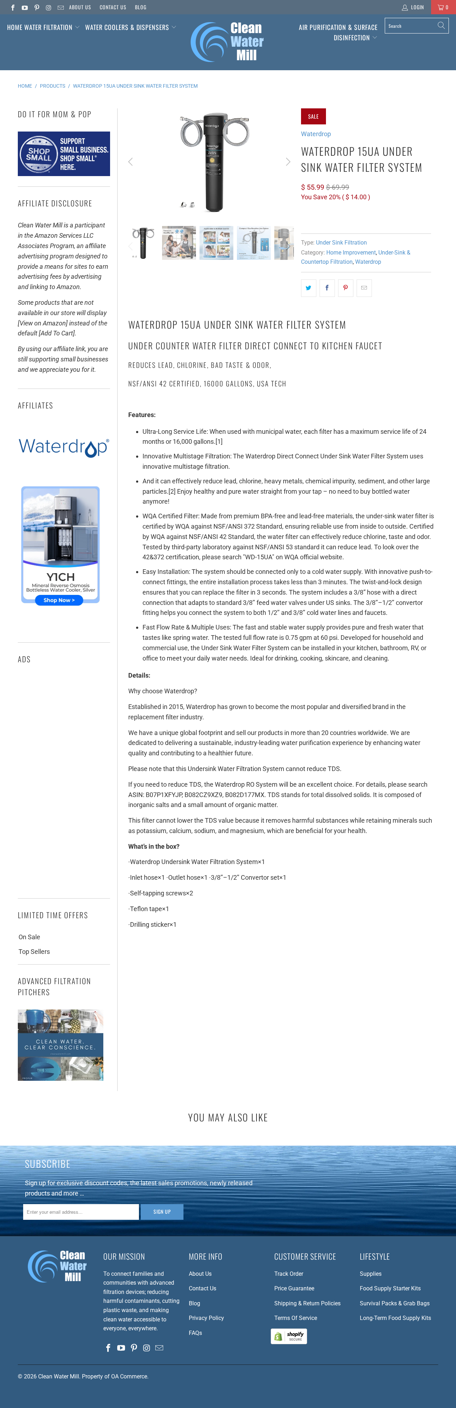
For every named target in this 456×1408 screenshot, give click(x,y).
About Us (80, 7)
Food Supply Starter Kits (390, 1288)
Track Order (288, 1273)
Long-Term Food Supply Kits (395, 1318)
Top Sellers (34, 951)
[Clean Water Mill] (227, 42)
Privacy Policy (206, 1318)
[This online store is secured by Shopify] (289, 1342)
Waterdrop (316, 134)
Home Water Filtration (40, 27)
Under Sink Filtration (341, 242)
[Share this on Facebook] (327, 288)
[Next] (287, 161)
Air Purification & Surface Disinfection (338, 32)
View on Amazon (327, 218)
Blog (140, 7)
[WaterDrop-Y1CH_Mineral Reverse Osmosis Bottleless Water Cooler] (60, 607)
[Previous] (131, 161)
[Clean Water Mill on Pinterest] (36, 7)
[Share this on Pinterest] (345, 288)
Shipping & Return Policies (307, 1303)
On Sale (29, 937)
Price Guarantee (294, 1288)
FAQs (195, 1333)
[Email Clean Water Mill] (60, 7)
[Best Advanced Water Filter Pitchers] (60, 1078)
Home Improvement (351, 252)
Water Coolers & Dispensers (128, 27)
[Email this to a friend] (364, 288)
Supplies (371, 1273)
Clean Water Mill (58, 1376)
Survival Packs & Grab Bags (395, 1303)
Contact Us (113, 7)
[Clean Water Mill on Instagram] (48, 7)
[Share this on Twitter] (308, 288)
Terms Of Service (295, 1318)
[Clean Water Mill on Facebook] (12, 7)
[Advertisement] (64, 783)
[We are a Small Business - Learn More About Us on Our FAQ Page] (64, 174)
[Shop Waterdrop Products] (64, 472)
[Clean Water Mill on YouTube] (24, 7)
